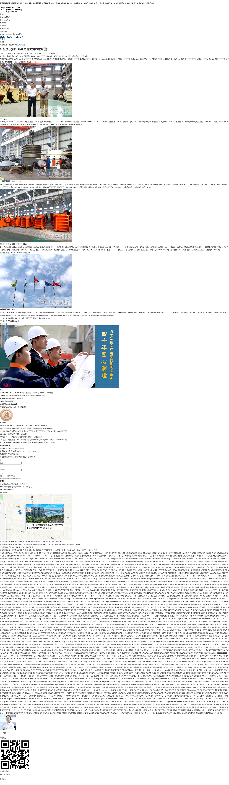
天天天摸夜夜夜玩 (136, 553)
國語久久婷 (36, 619)
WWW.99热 (63, 644)
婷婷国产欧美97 (174, 684)
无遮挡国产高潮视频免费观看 (56, 710)
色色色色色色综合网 (182, 644)
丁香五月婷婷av (32, 633)
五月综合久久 (113, 679)
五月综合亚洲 (16, 693)
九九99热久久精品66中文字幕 (11, 596)
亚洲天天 (223, 610)
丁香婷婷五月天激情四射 (219, 627)
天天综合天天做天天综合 (92, 664)
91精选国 (125, 584)
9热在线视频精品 (187, 556)
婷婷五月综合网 (185, 656)
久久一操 (191, 584)
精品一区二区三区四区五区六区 (43, 690)
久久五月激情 (75, 679)
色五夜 (48, 687)
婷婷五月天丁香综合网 (49, 587)
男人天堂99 (83, 599)
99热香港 (132, 627)
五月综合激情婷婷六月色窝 (132, 590)
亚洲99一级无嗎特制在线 (171, 553)
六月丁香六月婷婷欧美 (192, 693)
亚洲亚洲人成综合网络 (96, 636)
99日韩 (68, 601)
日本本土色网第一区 (85, 699)
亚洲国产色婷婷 (70, 704)
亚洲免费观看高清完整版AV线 (43, 627)
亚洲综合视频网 (195, 633)
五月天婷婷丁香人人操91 (130, 653)
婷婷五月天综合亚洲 (8, 641)
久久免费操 (201, 587)
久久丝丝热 (72, 584)
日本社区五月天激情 (209, 647)
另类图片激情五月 (171, 636)
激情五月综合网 (124, 693)
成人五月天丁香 (75, 684)
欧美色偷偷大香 (101, 553)
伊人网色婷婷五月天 (58, 630)
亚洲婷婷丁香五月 (69, 613)
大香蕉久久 (171, 581)
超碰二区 (149, 667)
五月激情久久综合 (162, 639)
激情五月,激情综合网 (22, 584)
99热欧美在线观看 (37, 564)
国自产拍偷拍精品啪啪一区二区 (179, 676)
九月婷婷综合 (160, 630)
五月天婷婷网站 (18, 713)
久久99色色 (165, 627)
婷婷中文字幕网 (43, 633)
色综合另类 (115, 699)
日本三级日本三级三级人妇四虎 (177, 610)
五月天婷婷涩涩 (81, 604)
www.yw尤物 (213, 633)
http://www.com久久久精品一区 (44, 650)
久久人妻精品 (116, 593)
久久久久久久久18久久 (146, 653)
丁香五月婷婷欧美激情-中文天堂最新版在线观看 (36, 573)
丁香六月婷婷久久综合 (123, 573)
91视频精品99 (41, 653)
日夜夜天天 (157, 664)
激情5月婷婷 (114, 619)
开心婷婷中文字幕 (63, 599)
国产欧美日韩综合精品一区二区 (82, 573)
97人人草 (94, 653)
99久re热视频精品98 (152, 619)
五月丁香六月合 (104, 561)
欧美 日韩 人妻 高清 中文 (197, 670)
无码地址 (86, 656)
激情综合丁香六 (123, 687)
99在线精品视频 (169, 576)
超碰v (86, 633)
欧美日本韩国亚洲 (16, 673)
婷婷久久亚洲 (28, 581)
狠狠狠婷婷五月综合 (212, 587)
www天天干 (103, 659)
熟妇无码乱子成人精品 (69, 713)
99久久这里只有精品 (140, 644)
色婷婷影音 (191, 661)
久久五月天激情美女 (81, 636)
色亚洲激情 (209, 553)
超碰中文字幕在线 (108, 647)
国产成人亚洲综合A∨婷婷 (219, 679)
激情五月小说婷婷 (171, 604)
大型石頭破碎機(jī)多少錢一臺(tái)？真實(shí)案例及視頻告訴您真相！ (28, 443)
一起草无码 (25, 704)
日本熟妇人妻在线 (200, 610)
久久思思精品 (194, 570)
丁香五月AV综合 (109, 559)
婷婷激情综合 (83, 619)
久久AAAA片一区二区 (215, 644)
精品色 (64, 639)
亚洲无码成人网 (85, 653)
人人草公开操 (183, 661)
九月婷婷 (171, 584)
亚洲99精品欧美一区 (181, 584)
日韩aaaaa (189, 576)
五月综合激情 (123, 673)
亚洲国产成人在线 (200, 639)
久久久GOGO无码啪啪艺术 (134, 696)
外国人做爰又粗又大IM (187, 713)
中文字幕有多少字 (50, 647)
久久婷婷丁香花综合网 (206, 570)
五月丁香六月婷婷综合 (205, 601)
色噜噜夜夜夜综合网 (172, 656)
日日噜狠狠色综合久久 (73, 630)
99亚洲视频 (202, 599)
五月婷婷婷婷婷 (24, 656)
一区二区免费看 (182, 573)
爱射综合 (199, 650)
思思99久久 (71, 604)
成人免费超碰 (220, 687)
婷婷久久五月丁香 (148, 556)
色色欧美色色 (164, 679)
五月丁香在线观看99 (154, 627)
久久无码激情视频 (158, 647)
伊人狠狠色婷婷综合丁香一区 (45, 661)
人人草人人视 (13, 656)
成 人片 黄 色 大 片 (185, 553)
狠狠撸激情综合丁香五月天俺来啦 (198, 573)
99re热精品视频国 (176, 607)
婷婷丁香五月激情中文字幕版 (18, 701)
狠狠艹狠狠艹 (119, 559)
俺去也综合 (211, 564)
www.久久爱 (82, 587)
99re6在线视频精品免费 (18, 633)
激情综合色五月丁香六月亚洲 (84, 593)
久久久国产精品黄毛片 (21, 684)
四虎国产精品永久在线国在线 (58, 699)
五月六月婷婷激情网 (112, 644)
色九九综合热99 (100, 593)
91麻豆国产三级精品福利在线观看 (123, 636)
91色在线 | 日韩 (96, 576)
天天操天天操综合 (94, 624)
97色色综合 (36, 621)
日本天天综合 (74, 599)
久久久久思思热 (148, 696)
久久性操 (139, 704)
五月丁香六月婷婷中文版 (67, 627)
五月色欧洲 (217, 567)
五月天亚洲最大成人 (63, 656)
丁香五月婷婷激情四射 (119, 624)
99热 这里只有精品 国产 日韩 (98, 656)
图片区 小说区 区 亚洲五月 (90, 564)
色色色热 (18, 573)
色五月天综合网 (28, 604)
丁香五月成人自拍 (5, 679)
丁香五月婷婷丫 (46, 619)
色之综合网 (28, 690)
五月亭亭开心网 (18, 581)
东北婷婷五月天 (99, 681)
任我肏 (40, 590)
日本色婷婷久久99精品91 (14, 556)
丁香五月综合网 (57, 664)
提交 (1, 481)
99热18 (28, 590)
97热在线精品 (77, 556)
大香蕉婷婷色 (68, 556)
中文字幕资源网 (68, 564)
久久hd (57, 661)
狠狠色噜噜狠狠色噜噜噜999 (81, 701)
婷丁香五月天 (16, 639)
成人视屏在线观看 (9, 650)
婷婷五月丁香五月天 (91, 561)
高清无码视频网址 (106, 573)
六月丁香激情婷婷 (80, 693)
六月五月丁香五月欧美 (169, 596)
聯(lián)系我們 (4, 31)
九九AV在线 (73, 581)
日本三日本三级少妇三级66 (24, 650)
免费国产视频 (220, 564)
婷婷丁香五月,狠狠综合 (197, 561)
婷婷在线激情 (148, 684)
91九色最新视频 (199, 567)
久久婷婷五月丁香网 (209, 650)
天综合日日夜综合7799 (113, 581)
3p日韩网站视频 (17, 679)
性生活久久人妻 (165, 619)
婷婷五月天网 (65, 679)
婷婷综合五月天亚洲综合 (150, 590)
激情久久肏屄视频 (143, 599)
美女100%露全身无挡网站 (97, 633)
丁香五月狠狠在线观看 (126, 690)
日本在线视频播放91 (140, 593)
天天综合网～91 (43, 636)
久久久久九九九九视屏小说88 (213, 616)
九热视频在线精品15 (163, 681)
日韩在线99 (9, 713)
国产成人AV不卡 (153, 564)
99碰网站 (105, 607)
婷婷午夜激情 (39, 601)
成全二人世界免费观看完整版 (16, 687)
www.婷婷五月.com (37, 556)
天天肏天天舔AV (148, 576)
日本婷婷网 (127, 556)
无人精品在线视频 (174, 639)
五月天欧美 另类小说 (87, 647)
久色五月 (157, 679)
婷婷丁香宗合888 (88, 556)
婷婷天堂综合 (148, 664)
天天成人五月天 (17, 681)
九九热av (193, 690)
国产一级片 (173, 627)
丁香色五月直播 (47, 659)
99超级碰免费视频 (196, 641)
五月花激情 (132, 579)
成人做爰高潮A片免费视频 (66, 593)
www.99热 (90, 601)
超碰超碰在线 (110, 641)
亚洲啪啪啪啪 (6, 601)
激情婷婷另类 (106, 576)
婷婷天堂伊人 (156, 661)
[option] (114, 356)
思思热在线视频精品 (168, 664)
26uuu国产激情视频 (58, 641)
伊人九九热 (117, 653)
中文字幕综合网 (26, 564)
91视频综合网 (162, 610)
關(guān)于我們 (5, 17)
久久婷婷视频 (194, 627)
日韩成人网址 (71, 710)
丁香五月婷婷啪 (33, 553)
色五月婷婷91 (27, 673)
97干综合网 (42, 664)
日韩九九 (88, 713)
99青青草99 (120, 650)
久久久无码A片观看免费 (136, 613)
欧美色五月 (165, 624)
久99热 (73, 576)
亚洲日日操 (107, 676)
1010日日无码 (6, 627)
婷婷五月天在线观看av (129, 599)
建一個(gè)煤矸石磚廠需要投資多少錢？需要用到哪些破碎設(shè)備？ (27, 428)
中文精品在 (27, 641)
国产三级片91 (23, 607)
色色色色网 (89, 710)
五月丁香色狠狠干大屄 (96, 676)
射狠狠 (49, 653)
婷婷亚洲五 (56, 573)
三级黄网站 (151, 584)
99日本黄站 (136, 713)
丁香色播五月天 (38, 673)
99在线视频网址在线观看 (190, 581)
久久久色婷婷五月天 (201, 636)
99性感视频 (39, 593)
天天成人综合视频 (145, 559)
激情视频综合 (193, 599)
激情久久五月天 (180, 576)
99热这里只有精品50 (58, 601)
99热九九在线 (103, 679)
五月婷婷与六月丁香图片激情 (170, 713)
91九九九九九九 (218, 601)
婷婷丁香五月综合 (160, 710)
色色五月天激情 (118, 639)
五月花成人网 (185, 616)
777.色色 (209, 579)
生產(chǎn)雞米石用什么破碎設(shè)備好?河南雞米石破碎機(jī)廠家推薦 (24, 425)
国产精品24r (91, 599)
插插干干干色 (91, 587)
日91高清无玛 (100, 570)
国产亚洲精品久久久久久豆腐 (156, 593)
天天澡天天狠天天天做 (185, 704)
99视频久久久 (209, 567)
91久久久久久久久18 (155, 650)
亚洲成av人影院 (126, 664)
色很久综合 (84, 624)
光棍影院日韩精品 (118, 676)
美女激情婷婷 (113, 613)
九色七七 (153, 596)
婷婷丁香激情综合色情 (64, 647)
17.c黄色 (34, 590)
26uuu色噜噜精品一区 (122, 587)
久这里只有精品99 (132, 607)
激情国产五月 (189, 681)
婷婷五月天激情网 (173, 673)
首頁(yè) (2, 14)
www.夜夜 (146, 570)
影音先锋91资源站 (151, 636)
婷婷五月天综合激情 (182, 570)
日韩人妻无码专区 (191, 601)
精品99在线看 (60, 567)
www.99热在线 (80, 710)
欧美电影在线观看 (144, 670)
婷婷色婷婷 (16, 664)
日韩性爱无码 (59, 621)
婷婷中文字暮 (78, 681)
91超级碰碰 (52, 613)
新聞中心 (3, 26)
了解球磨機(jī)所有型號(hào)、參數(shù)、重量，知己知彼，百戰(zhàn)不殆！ (34, 431)
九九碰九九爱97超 (81, 613)
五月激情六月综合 (122, 701)
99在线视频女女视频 (48, 607)
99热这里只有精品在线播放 (113, 704)
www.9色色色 (208, 556)
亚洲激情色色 (194, 604)
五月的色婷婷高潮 (106, 590)
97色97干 (25, 696)
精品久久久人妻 (172, 593)
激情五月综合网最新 (29, 679)
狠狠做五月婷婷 (90, 584)
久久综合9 (47, 561)
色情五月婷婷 (99, 584)
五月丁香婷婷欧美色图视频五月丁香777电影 (152, 567)
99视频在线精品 (124, 616)
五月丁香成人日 (98, 559)
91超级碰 (24, 599)
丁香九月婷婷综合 (171, 704)
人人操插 (63, 687)
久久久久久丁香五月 (116, 556)
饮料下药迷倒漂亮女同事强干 (160, 579)
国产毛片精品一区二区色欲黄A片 (178, 590)
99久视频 (94, 713)
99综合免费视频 (192, 564)
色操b (150, 647)
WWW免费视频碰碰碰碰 (174, 556)
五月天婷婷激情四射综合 (36, 647)
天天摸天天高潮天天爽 (37, 596)
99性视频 (129, 630)
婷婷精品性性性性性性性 (159, 581)
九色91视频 (191, 707)
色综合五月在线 (34, 699)
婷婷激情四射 (64, 661)
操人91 (78, 676)
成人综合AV (146, 693)
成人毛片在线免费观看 (150, 601)
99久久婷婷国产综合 (125, 713)
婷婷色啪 (208, 661)
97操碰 (35, 567)
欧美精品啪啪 (23, 699)
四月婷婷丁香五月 (154, 659)
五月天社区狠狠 (132, 624)
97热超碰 (136, 639)
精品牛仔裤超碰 (194, 676)
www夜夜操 (186, 607)
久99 (48, 553)
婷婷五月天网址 (223, 690)
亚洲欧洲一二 (210, 670)
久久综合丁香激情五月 (83, 576)
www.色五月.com (215, 573)
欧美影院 (209, 639)
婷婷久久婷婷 (8, 664)
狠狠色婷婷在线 (219, 570)
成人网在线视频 (101, 610)
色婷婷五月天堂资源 (81, 659)
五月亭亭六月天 (101, 644)
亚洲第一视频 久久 (209, 641)
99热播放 (190, 647)
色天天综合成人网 (41, 670)
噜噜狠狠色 (38, 696)
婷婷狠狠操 (112, 701)
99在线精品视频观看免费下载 (59, 684)
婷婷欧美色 (57, 559)
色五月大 (65, 584)
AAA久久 (111, 656)
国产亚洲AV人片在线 (200, 576)
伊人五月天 (75, 579)
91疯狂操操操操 (120, 696)
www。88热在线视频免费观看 (179, 679)
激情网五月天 (221, 630)
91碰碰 (52, 624)
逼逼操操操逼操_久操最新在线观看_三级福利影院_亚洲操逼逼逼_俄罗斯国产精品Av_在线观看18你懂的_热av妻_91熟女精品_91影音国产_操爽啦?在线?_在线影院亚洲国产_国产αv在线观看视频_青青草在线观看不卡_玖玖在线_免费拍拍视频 (77, 3)
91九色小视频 (168, 561)
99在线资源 (168, 647)
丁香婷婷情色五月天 (183, 690)
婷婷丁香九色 (58, 673)
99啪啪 (48, 664)
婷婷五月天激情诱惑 (99, 641)
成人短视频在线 (88, 616)
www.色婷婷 (184, 639)
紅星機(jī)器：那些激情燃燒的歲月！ (12, 448)
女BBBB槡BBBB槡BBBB (219, 653)
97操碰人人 (144, 641)
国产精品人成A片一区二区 (170, 633)
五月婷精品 (199, 621)
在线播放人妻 (14, 699)
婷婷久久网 (189, 653)
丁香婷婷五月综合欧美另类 (178, 579)
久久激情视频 (35, 681)
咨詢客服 (84, 56)
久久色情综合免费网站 (138, 573)
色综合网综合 (36, 579)
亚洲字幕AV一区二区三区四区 (49, 576)
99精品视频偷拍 (112, 610)
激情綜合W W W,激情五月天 (114, 621)
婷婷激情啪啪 (82, 661)
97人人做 (144, 584)
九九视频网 (121, 607)
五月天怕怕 (105, 673)
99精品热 (70, 616)
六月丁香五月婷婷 (68, 650)
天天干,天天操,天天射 (176, 701)
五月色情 (132, 587)
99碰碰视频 (220, 561)
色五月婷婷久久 (57, 653)
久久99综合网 (163, 590)
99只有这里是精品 (115, 561)
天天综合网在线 (62, 587)
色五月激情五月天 (15, 579)
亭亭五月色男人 (150, 630)
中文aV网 (179, 581)
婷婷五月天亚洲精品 (199, 704)
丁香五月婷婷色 (177, 650)
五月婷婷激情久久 (96, 696)
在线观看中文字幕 (210, 561)
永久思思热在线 (165, 607)
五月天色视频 (155, 559)
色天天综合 (176, 616)
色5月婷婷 (65, 653)
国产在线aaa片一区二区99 (176, 601)
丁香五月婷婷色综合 (10, 661)
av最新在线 (30, 676)
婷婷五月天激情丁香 (213, 610)
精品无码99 (17, 696)
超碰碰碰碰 (133, 567)
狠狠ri (20, 593)
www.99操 (79, 607)
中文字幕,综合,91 (210, 667)
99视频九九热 (38, 693)
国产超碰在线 (143, 564)
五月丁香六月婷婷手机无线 (113, 584)
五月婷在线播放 (133, 687)
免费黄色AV (19, 641)
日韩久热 (172, 613)
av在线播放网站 (222, 584)
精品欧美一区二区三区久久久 (209, 673)
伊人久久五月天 (93, 619)
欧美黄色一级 (21, 661)
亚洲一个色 (36, 570)
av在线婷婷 (114, 579)
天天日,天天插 (156, 624)
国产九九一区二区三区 (78, 621)
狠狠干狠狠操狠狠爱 (83, 644)
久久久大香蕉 (95, 690)
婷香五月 (129, 576)
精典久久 (148, 624)
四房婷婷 (182, 659)
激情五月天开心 (35, 624)
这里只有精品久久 (144, 596)
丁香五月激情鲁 (212, 690)
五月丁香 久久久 (190, 621)
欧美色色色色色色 (204, 619)
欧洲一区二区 (115, 664)
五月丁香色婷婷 (21, 676)
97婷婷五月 (105, 556)
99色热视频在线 (66, 573)
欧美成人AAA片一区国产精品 (216, 559)
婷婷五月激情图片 (188, 559)
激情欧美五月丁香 (112, 616)
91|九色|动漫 (221, 656)
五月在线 (108, 593)
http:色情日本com (10, 561)
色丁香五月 (138, 676)
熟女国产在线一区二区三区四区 (21, 710)
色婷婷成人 (55, 619)
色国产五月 (78, 696)
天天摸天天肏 (171, 710)
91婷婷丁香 (77, 590)
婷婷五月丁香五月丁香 (85, 596)
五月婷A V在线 (44, 713)
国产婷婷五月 (96, 707)
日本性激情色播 (14, 647)
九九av (102, 650)
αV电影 (66, 607)
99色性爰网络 (194, 673)
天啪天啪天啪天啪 (35, 584)
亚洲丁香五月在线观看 (132, 659)
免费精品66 (73, 661)
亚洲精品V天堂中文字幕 (134, 570)
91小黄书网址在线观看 (100, 639)
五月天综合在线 (13, 593)
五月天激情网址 (124, 579)
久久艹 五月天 (201, 579)
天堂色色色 (203, 644)
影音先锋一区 (36, 644)
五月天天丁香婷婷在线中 (21, 624)
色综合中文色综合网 (35, 607)
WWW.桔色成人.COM (158, 621)
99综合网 (134, 681)
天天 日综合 (24, 664)
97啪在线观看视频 (6, 681)
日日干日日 (12, 630)
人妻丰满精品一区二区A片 (133, 650)
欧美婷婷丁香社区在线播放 (189, 624)
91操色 (215, 676)
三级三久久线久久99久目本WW (196, 659)
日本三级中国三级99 (143, 579)
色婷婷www (73, 670)
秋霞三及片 (48, 630)
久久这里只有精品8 (31, 636)
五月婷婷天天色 (91, 687)
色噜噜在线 (34, 610)
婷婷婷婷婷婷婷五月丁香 (148, 639)
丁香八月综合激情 (127, 593)
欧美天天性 (122, 570)
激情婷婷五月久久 (204, 624)
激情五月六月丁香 (108, 696)
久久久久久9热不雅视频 (73, 690)
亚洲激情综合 (197, 647)
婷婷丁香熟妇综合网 (117, 661)
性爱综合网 (194, 619)
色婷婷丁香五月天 (35, 659)
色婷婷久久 (11, 613)
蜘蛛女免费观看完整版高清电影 (98, 613)
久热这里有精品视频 (181, 613)
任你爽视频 (57, 650)
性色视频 (183, 684)
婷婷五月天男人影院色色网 (116, 659)
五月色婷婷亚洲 (174, 624)
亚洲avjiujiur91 (57, 659)
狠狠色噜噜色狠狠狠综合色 (99, 701)
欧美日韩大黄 (114, 673)
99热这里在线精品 (205, 627)
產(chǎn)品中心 (5, 20)
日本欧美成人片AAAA (48, 621)
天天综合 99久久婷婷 (6, 553)
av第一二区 (84, 676)
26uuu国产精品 (203, 564)
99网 (6, 701)
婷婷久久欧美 (162, 573)
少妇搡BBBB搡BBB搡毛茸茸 (90, 590)
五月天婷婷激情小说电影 (93, 667)
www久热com (203, 581)
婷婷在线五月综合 (152, 573)
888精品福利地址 (34, 684)
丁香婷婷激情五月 (68, 659)
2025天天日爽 (46, 584)
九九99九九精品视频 (219, 556)
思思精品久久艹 (93, 659)
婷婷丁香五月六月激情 (64, 579)
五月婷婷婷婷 (165, 559)
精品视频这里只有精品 (165, 616)
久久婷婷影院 (221, 707)
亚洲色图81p (12, 559)
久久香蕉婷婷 (15, 601)
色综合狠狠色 (97, 607)
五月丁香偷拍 (82, 610)
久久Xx (62, 561)
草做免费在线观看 (194, 613)
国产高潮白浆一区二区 (150, 704)
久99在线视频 (172, 573)
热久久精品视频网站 (40, 604)
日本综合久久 (220, 613)
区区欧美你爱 (44, 624)
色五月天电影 (126, 561)
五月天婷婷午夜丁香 (152, 607)
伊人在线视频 (106, 699)
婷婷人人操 (25, 596)
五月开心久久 (154, 690)
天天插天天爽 (163, 570)
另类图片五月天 (153, 641)
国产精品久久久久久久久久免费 (161, 693)
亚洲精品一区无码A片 (208, 613)
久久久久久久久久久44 (158, 670)
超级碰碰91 (145, 690)
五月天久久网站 (139, 636)
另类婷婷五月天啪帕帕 (49, 579)
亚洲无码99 (80, 713)
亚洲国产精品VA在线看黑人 (51, 590)
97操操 (152, 699)
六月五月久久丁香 (25, 644)
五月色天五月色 (178, 587)
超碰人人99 (91, 610)
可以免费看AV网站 (184, 604)
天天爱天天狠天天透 (33, 576)
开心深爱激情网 (184, 699)
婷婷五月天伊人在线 (67, 559)
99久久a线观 (88, 559)
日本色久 (11, 587)
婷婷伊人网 (26, 681)
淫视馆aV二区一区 (160, 696)
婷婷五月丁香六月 (12, 659)
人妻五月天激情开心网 (60, 676)
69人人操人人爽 (209, 621)
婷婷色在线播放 (110, 650)
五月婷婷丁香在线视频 (70, 610)
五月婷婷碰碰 (8, 564)
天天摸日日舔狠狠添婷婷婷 (108, 564)
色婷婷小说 (23, 616)
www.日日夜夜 (212, 707)
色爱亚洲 (203, 676)
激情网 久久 (72, 570)
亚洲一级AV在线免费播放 (155, 561)
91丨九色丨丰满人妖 (221, 701)
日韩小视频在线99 (8, 619)
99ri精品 (23, 576)
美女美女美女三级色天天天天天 (84, 673)
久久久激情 (161, 704)
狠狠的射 (166, 684)
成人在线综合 (19, 619)
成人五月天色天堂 (195, 696)
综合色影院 (126, 553)
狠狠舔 (73, 561)
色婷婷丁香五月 (68, 673)
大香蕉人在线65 (204, 656)
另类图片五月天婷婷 (144, 581)
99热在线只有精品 (175, 667)
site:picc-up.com (212, 576)
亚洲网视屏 (83, 627)
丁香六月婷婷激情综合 (125, 679)
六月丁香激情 (167, 650)
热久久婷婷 (42, 553)
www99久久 (207, 590)
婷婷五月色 (95, 573)
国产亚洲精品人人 (49, 693)
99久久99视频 (154, 587)
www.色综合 (141, 681)
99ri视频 (130, 647)
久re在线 (63, 636)
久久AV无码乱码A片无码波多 (169, 659)
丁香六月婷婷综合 (200, 559)
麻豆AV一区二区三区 (130, 621)
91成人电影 (27, 556)
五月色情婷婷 (53, 599)
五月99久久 (128, 641)
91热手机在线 (171, 690)
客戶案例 (3, 23)
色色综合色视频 (125, 681)
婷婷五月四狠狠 (120, 630)
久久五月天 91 (191, 684)
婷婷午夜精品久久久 (143, 656)
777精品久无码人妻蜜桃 (135, 699)
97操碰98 (142, 619)
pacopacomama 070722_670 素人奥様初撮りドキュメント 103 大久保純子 (60, 667)
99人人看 (153, 599)
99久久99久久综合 (100, 567)
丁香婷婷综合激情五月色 (102, 684)
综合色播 (191, 610)
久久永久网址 (154, 570)
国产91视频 (132, 656)
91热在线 (102, 621)
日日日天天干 (112, 601)
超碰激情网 (189, 567)
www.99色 (169, 621)
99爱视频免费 (211, 659)
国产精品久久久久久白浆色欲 (94, 704)
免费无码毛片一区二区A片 (159, 701)
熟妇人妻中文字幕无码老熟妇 (83, 639)
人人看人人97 (207, 699)
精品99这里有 (8, 581)
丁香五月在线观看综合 (208, 687)
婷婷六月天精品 (75, 653)
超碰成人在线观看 (141, 627)
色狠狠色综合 (6, 599)
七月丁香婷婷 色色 (85, 707)
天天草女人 (7, 707)
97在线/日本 (60, 607)
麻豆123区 (112, 710)
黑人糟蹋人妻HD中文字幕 (12, 570)
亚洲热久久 (58, 564)
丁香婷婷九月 (27, 559)
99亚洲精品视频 (173, 699)
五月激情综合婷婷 (194, 593)
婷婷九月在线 (70, 696)
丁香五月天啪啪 (146, 661)
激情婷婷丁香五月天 (100, 601)
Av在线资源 (24, 601)
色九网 (184, 630)
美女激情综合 (52, 633)
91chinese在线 (105, 690)
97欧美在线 (58, 701)
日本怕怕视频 (211, 630)
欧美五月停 (16, 576)
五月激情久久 (97, 699)
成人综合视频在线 (104, 661)
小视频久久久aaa (92, 661)
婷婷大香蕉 (222, 576)
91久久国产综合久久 (190, 587)
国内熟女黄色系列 (59, 696)
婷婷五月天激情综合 (123, 601)
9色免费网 (86, 696)
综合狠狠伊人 (114, 693)
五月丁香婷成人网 (138, 630)
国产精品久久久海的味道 (129, 581)
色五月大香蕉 (82, 553)
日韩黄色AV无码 (182, 636)
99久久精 (117, 567)
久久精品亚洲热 (54, 636)
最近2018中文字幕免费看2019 (95, 581)
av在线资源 (23, 647)
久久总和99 (68, 641)
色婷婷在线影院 (123, 627)
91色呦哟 (20, 561)
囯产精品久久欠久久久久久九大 (108, 713)
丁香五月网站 (102, 630)
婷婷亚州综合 (78, 616)
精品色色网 (162, 690)
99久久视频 (16, 564)
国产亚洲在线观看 (123, 610)
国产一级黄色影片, (17, 621)
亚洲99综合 (204, 633)
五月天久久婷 (24, 670)
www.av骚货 (192, 579)
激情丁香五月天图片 (123, 564)
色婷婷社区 (151, 644)
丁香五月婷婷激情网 (86, 684)
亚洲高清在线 (184, 599)
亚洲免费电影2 (32, 599)
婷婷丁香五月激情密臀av (185, 596)
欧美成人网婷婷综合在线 (73, 567)
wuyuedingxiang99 (50, 704)
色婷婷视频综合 (106, 664)
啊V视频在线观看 (160, 556)
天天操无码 (51, 670)
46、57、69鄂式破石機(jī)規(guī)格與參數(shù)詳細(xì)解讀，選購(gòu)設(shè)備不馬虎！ (35, 440)
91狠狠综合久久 (75, 624)
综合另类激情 (162, 601)
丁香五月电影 (141, 604)
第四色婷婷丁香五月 (115, 599)
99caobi (41, 630)
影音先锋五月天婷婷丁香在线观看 (134, 667)
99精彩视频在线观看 (215, 581)
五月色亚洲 (137, 690)
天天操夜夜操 (80, 687)
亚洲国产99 (121, 604)
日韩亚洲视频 (173, 661)
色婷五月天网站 (10, 610)
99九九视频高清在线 (158, 687)
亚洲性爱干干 (115, 707)
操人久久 (141, 701)
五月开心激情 (86, 690)
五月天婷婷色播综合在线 (181, 561)
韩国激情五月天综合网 (50, 707)
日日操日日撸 (175, 619)
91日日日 (192, 636)
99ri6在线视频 (206, 696)
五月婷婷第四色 (201, 701)
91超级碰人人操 (26, 579)
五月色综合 (143, 616)
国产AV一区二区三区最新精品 (53, 556)
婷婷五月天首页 (34, 656)
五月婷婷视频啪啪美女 (131, 559)
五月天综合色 (8, 576)
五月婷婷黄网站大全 (179, 647)
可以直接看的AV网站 (206, 604)
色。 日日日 (107, 636)
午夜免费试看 (62, 707)
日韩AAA (129, 619)
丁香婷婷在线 (66, 701)
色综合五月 (215, 661)
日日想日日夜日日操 (121, 656)
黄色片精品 (222, 673)
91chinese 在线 (152, 616)
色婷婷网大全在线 (121, 647)
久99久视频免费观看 (137, 684)
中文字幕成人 (72, 644)
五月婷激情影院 (37, 707)
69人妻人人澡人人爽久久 (213, 684)
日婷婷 (223, 684)
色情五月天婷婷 (213, 693)
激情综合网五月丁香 (61, 570)
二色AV (191, 639)
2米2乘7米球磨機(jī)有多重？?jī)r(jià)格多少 (15, 434)
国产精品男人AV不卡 (197, 667)
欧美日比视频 (223, 676)
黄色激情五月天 (48, 616)
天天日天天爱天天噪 (177, 693)
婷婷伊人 (46, 639)
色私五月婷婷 (219, 641)
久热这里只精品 (182, 593)
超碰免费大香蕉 (185, 619)
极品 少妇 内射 (72, 553)
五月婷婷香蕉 (128, 639)
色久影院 (105, 599)
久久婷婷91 (81, 581)
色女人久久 (144, 713)
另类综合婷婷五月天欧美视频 (83, 650)
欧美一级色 (123, 707)
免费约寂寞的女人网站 (177, 681)
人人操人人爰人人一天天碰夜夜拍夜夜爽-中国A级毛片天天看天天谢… (115, 596)
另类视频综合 (177, 630)
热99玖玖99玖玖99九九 (39, 710)
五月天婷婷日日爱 (220, 670)
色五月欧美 (80, 584)
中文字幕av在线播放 (20, 553)
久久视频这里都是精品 (35, 616)
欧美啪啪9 (213, 656)
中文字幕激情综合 (34, 701)
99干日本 (111, 587)
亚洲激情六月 (30, 661)
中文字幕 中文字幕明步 (114, 553)
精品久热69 (214, 624)
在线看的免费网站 (55, 713)
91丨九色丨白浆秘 (154, 713)
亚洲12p (31, 601)
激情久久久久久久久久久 (151, 676)
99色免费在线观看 (145, 687)
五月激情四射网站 (218, 681)
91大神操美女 (55, 687)
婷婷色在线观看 (14, 670)
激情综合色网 (179, 687)
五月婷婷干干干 (63, 581)
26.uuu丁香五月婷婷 (203, 679)
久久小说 (83, 601)
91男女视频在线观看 (46, 701)
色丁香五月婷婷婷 (210, 584)
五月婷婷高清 (71, 687)
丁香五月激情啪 (73, 587)
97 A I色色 (98, 556)
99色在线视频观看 (151, 610)
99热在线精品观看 (136, 693)
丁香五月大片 (133, 701)
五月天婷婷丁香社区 (47, 570)
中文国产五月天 (129, 676)
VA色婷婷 (32, 670)
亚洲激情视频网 (52, 656)
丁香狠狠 (38, 587)
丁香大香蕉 (158, 644)
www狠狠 (147, 699)
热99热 (216, 604)
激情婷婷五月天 (43, 599)
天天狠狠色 (59, 610)
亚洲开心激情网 (194, 644)
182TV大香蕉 (169, 687)
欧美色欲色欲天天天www (47, 610)
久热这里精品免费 (59, 690)
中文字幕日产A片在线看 (161, 653)
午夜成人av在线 (139, 633)
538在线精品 (20, 613)
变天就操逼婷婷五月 (8, 584)
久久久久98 (165, 661)
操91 (113, 573)
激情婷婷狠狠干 (116, 670)
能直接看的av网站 (135, 584)
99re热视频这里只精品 (35, 639)
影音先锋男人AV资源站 (31, 713)
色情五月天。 (158, 684)
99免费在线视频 (125, 684)
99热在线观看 (80, 704)
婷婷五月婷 (143, 659)
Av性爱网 (97, 650)
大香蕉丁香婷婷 (185, 641)
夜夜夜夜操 (57, 679)
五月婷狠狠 (58, 596)
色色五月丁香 (44, 613)
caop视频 (210, 676)
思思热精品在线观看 (36, 704)
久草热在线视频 (92, 627)
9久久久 (19, 559)
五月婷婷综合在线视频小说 (203, 681)
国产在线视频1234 (112, 570)
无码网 (217, 621)
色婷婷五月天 (84, 679)
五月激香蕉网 (120, 641)
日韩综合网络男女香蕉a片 (88, 579)
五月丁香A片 (56, 561)
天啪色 (110, 639)
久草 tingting (74, 619)
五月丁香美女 (80, 561)
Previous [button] (3, 324)
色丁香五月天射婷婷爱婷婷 (75, 633)
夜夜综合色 (148, 633)
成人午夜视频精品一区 (118, 576)
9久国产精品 (70, 636)
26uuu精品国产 (65, 619)
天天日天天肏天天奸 (62, 670)
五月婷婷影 (181, 567)
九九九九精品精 (96, 670)
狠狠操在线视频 (49, 564)
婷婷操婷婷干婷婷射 (142, 587)
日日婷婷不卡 (159, 576)
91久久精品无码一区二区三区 (155, 604)
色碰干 (221, 693)
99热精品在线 (37, 581)
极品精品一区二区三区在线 (46, 567)
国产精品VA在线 (164, 641)
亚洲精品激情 (200, 661)
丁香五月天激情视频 (103, 579)
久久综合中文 (27, 621)
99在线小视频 (140, 707)
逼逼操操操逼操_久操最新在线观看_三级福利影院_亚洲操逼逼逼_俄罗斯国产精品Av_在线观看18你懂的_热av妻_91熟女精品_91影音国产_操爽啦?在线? (49, 550)
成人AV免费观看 (184, 673)
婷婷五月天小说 (138, 576)
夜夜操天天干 (4, 656)
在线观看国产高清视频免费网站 (204, 596)
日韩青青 (60, 613)
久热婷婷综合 (171, 696)
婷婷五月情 (134, 564)
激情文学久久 (62, 633)
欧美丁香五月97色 (29, 593)
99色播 (80, 670)
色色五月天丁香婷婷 (60, 616)
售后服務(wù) (4, 28)
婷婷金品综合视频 (10, 590)
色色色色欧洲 (47, 581)
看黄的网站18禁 (189, 687)
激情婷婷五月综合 (101, 587)
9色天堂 (55, 627)
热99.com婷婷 (93, 679)
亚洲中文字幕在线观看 (19, 627)
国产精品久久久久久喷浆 (89, 630)
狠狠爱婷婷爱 (206, 653)
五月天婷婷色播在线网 (62, 624)
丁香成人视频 (105, 707)
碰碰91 (193, 701)
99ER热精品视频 (138, 679)
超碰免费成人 (113, 607)
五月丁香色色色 (5, 704)
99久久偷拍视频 (7, 624)
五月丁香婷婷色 (202, 690)
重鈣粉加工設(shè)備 (12, 321)
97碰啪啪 (49, 676)
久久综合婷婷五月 (176, 559)
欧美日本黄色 (80, 570)
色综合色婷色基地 (92, 693)
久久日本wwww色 (27, 693)
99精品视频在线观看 (166, 587)
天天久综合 (200, 684)
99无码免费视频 (171, 670)
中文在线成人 (157, 633)
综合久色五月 (147, 553)
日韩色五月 (131, 707)
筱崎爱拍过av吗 (200, 713)
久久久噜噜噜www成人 (36, 561)
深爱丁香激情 (20, 567)
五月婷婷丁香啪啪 (76, 656)
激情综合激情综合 (201, 707)
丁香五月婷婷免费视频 (32, 613)
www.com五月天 (73, 699)
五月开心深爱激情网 (196, 590)
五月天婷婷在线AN (88, 567)
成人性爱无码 (73, 596)
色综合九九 (5, 699)
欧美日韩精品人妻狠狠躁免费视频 (25, 653)
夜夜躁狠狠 (123, 699)
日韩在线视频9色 (47, 644)
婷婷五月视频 (76, 647)
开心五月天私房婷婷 (196, 699)
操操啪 (68, 561)
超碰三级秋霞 (79, 559)
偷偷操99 (190, 710)
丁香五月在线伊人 (183, 627)
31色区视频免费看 (26, 570)
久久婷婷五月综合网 (104, 627)
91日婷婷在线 (198, 556)
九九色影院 (203, 593)
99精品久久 (77, 564)
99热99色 (5, 670)
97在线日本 (66, 664)
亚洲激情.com (124, 567)
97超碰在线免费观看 (182, 696)
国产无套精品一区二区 (112, 681)
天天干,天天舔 (174, 641)
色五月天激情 (186, 667)
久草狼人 (56, 644)
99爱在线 (148, 701)
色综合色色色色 (181, 564)
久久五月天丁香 (217, 664)
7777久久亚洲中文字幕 (163, 599)
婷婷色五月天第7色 (100, 616)
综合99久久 (168, 630)
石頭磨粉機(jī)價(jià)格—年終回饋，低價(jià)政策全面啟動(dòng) (28, 318)
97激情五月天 (15, 599)
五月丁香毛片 (87, 607)
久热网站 (64, 553)
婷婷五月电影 (220, 704)
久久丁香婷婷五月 (178, 621)
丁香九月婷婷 (45, 684)
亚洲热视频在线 (123, 613)
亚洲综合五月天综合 (189, 650)
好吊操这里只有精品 (14, 667)
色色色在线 (162, 656)
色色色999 (193, 679)
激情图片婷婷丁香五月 (12, 616)
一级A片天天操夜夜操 (215, 593)
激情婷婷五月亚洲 (161, 584)
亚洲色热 (99, 599)
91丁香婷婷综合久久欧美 (167, 564)
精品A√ (159, 596)
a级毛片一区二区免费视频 (136, 673)
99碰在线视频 (148, 679)
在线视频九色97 (150, 707)
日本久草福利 (91, 553)
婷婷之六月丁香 (91, 570)
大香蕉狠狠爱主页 (73, 707)
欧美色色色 (141, 624)
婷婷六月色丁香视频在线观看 (138, 710)
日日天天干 (47, 601)
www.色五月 (111, 630)
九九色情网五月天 (161, 699)
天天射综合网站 (104, 619)
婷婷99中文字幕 (55, 553)
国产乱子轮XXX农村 (196, 616)
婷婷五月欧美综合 (92, 621)
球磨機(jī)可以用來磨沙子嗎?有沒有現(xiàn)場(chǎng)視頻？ (21, 437)
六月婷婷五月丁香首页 (45, 559)
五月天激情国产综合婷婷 (132, 661)
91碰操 (26, 561)
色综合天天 (175, 599)
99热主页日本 (199, 584)
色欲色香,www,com (137, 664)
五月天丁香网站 (131, 604)
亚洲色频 (132, 610)
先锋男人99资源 (172, 567)
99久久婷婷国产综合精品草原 (82, 641)
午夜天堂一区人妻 (217, 590)
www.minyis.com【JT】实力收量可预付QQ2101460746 (193, 664)
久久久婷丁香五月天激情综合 (36, 687)
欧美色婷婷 (186, 701)
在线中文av (98, 647)
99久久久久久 (10, 567)
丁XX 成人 (28, 567)
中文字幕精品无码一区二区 (217, 636)
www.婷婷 (98, 673)
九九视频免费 (51, 604)
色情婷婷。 (194, 656)
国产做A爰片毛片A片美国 (214, 713)
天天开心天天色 (48, 696)
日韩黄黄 (134, 561)
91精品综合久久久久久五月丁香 (24, 587)
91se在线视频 (20, 590)
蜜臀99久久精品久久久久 (45, 679)
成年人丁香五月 (106, 624)
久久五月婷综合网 (111, 687)
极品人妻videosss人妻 (23, 610)
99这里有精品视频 (157, 613)
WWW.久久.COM (16, 704)
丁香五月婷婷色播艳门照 (214, 607)
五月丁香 (55, 581)
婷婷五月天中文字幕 (144, 621)
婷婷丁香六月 (140, 610)
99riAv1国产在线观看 (50, 593)
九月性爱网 (171, 570)
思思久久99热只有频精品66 (115, 633)
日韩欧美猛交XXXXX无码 (130, 670)
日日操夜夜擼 (28, 619)
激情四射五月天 (157, 553)
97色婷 (92, 644)
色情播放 (43, 656)
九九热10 (70, 639)
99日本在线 (101, 653)
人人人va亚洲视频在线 (198, 607)
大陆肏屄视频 (33, 664)
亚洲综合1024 (49, 596)
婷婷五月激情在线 (212, 599)
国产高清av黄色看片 (110, 604)
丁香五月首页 (134, 616)
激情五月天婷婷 (24, 659)
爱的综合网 (71, 676)
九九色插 (110, 567)
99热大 (166, 613)
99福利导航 (109, 653)
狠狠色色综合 (114, 684)
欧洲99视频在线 (137, 556)
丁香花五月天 (215, 619)
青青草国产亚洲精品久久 (178, 653)
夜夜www (115, 627)
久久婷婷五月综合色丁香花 (95, 604)
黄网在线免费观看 (5, 693)
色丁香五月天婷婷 (66, 590)
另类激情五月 (129, 633)
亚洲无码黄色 (4, 630)
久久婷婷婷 (122, 619)
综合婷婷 (31, 696)
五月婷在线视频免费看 (101, 710)
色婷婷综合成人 (185, 633)
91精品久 (145, 650)
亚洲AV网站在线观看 (198, 553)
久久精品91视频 (65, 576)
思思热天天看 (211, 704)
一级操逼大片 (141, 561)
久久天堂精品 (43, 699)
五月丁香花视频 (181, 710)
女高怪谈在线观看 (32, 630)
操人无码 (35, 559)
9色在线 (65, 596)
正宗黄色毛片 (220, 650)
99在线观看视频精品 (129, 704)
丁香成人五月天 (202, 630)
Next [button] (1, 390)
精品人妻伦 (142, 607)
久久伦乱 (135, 619)
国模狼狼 (24, 639)
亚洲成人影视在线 (55, 639)
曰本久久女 (10, 653)
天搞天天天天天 (62, 604)
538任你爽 (7, 607)
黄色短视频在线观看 (126, 644)
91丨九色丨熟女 (17, 604)
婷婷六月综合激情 (182, 670)
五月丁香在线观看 (161, 673)
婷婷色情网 (197, 653)
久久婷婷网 (14, 607)
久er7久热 (136, 641)
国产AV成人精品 (88, 681)
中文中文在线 (100, 687)
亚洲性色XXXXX (40, 676)
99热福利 (151, 710)
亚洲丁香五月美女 (122, 710)
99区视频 (68, 621)
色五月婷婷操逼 (57, 584)
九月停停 (72, 607)
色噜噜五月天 (106, 670)
